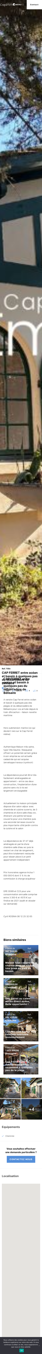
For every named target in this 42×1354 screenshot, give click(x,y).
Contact (34, 4)
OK (22, 1350)
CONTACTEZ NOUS (21, 1159)
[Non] (39, 1345)
